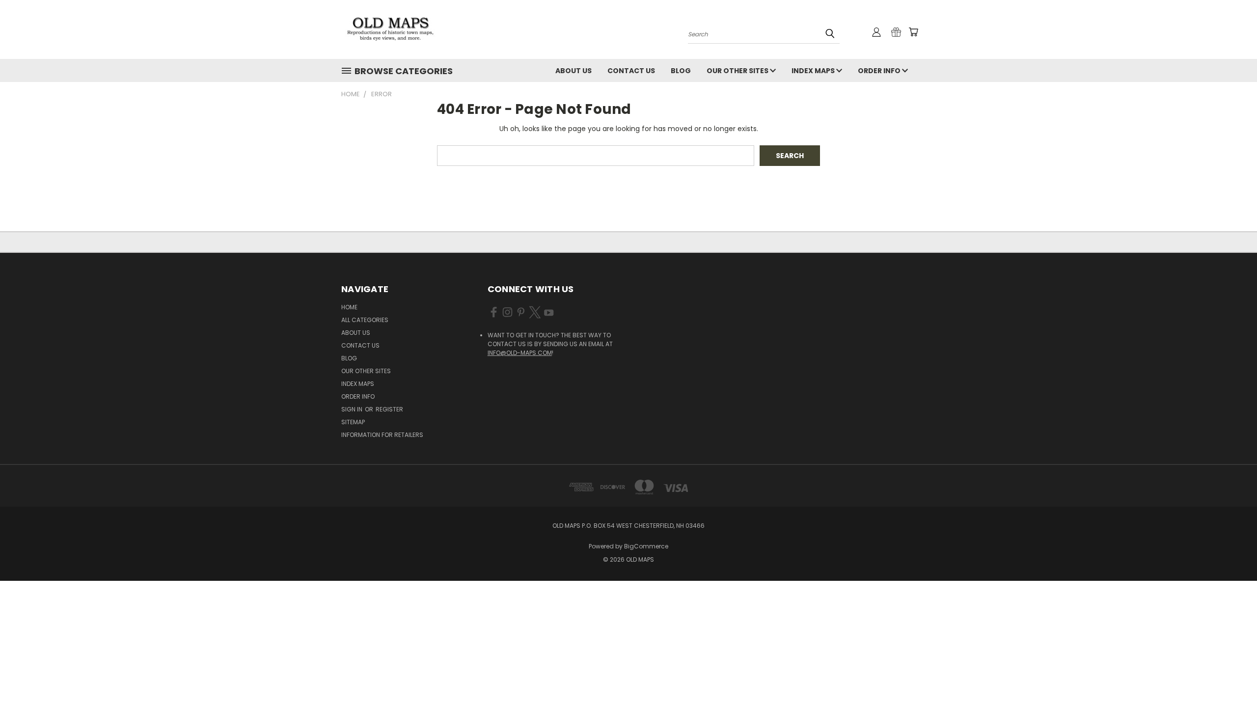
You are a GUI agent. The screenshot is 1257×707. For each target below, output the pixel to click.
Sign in (352, 409)
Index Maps (814, 71)
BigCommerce (646, 546)
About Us (573, 71)
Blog (681, 71)
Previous (1231, 676)
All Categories (364, 320)
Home (349, 307)
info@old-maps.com (520, 353)
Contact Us (631, 71)
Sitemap (353, 422)
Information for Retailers (382, 435)
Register (389, 409)
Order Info (880, 71)
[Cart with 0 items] (913, 32)
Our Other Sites (738, 71)
